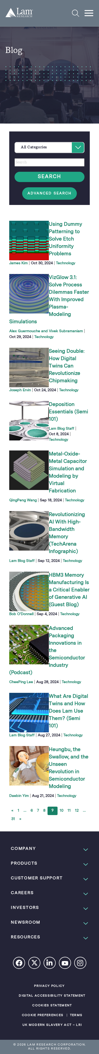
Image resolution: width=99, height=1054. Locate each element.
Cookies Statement (52, 1005)
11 (69, 810)
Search (50, 176)
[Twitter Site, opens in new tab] (34, 964)
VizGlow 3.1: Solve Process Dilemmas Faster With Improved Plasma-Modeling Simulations (49, 300)
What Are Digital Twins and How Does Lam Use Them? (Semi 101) (68, 711)
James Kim (18, 263)
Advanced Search (49, 193)
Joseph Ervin (20, 390)
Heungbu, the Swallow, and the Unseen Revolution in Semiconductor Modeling (68, 768)
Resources (25, 937)
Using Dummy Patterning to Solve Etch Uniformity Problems (65, 239)
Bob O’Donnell (21, 614)
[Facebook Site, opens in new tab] (19, 963)
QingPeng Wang (23, 500)
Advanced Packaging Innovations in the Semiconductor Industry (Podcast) (47, 650)
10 (61, 810)
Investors (25, 908)
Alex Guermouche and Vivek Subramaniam (46, 331)
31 (13, 819)
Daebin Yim (19, 796)
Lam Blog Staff (61, 428)
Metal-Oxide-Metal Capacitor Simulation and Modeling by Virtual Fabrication (68, 473)
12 (77, 810)
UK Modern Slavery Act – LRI (52, 1025)
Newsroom (25, 922)
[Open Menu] (89, 13)
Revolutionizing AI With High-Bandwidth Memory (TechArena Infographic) (67, 533)
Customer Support (37, 878)
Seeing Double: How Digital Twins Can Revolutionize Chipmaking (66, 366)
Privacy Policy (49, 986)
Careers (22, 893)
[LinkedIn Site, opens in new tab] (50, 963)
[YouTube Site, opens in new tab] (65, 964)
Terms (76, 1015)
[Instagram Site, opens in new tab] (80, 963)
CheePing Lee (21, 682)
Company (23, 849)
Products (24, 863)
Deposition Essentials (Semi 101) (68, 412)
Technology (65, 263)
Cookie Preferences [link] (43, 1015)
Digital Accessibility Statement (52, 995)
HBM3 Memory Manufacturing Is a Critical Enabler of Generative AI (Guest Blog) (69, 590)
